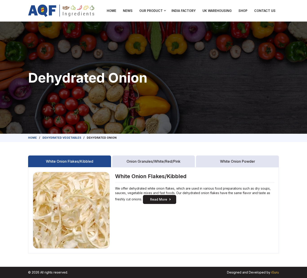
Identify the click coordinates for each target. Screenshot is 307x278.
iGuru (275, 272)
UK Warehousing (217, 11)
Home (111, 11)
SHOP (242, 11)
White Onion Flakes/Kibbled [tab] (69, 161)
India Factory (183, 11)
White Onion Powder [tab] (237, 161)
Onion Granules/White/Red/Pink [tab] (153, 161)
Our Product (151, 11)
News (128, 11)
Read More (158, 199)
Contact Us (265, 11)
